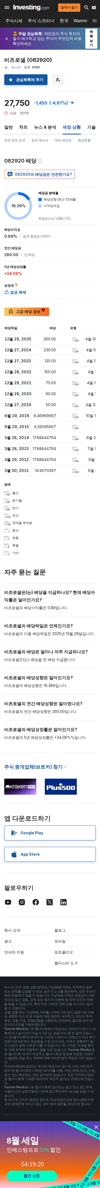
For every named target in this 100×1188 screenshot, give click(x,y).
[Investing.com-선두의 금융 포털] (31, 7)
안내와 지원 (14, 952)
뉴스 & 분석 (45, 127)
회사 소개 (12, 930)
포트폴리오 (63, 952)
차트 (23, 127)
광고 (8, 941)
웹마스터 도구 (66, 963)
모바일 (60, 941)
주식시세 (13, 20)
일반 (8, 127)
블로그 (60, 930)
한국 (64, 20)
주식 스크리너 (41, 20)
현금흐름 (84, 140)
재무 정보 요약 (14, 140)
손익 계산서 (39, 140)
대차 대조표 (63, 140)
